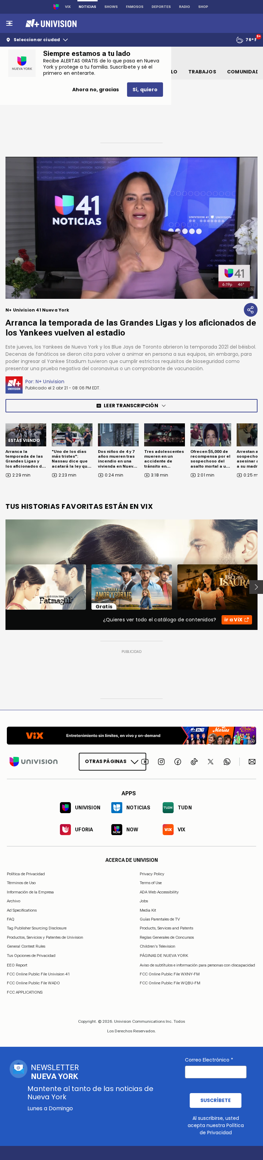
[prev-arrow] (1, 587)
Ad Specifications (22, 909)
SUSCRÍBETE (215, 1100)
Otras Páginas (105, 761)
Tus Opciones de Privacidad (31, 955)
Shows (111, 7)
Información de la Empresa (30, 891)
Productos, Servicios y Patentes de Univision (45, 937)
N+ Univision (50, 381)
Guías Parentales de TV (160, 919)
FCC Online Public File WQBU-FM (170, 983)
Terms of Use (151, 882)
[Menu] (9, 23)
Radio (184, 7)
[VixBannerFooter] (131, 736)
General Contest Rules (26, 946)
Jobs (144, 901)
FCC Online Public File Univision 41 (38, 974)
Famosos (134, 7)
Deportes (161, 7)
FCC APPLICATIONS (24, 991)
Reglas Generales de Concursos (167, 937)
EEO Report (17, 964)
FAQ (10, 919)
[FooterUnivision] (34, 762)
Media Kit (148, 909)
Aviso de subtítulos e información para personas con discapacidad (197, 964)
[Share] (251, 310)
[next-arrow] (256, 587)
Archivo (13, 901)
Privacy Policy (152, 873)
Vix (68, 7)
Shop (203, 7)
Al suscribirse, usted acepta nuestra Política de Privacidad (216, 1125)
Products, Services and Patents (166, 928)
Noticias (87, 7)
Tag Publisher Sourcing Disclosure (36, 928)
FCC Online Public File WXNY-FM (170, 974)
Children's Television (157, 946)
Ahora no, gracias (95, 89)
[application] (131, 228)
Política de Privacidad (26, 873)
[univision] (50, 23)
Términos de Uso (21, 882)
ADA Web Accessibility (159, 891)
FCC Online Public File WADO (33, 983)
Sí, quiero (145, 89)
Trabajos (202, 71)
